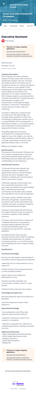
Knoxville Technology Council (19, 5)
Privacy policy (13, 389)
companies (14, 26)
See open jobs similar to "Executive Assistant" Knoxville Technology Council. (19, 55)
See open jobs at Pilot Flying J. (16, 51)
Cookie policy (22, 389)
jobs (5, 26)
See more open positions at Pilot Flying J (18, 371)
